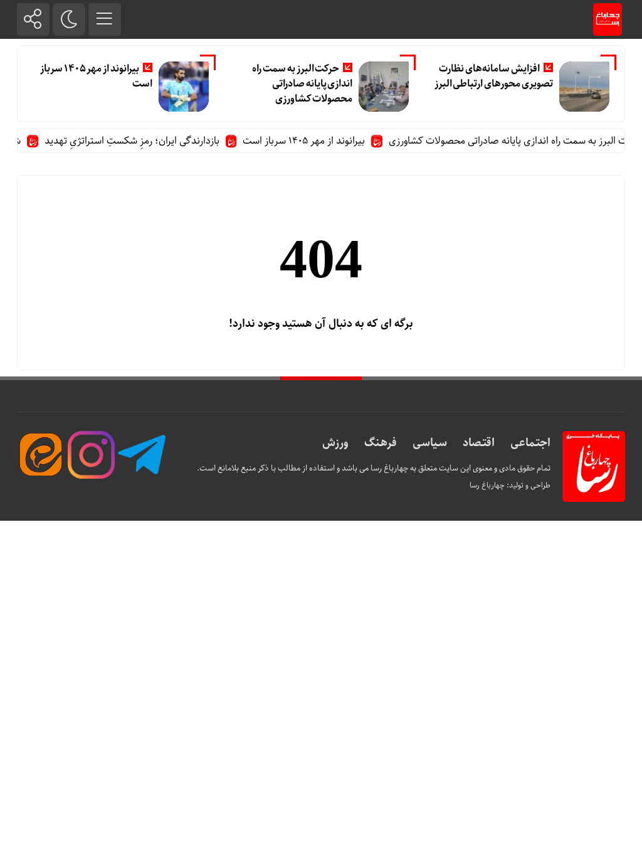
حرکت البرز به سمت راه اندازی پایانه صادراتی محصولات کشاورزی (302, 83)
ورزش (335, 443)
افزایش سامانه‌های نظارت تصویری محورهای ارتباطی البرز (493, 76)
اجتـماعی (530, 443)
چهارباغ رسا (487, 485)
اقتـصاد (479, 443)
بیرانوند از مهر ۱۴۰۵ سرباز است (96, 76)
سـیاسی (430, 443)
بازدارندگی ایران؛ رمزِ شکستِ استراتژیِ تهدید (140, 140)
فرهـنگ (380, 443)
